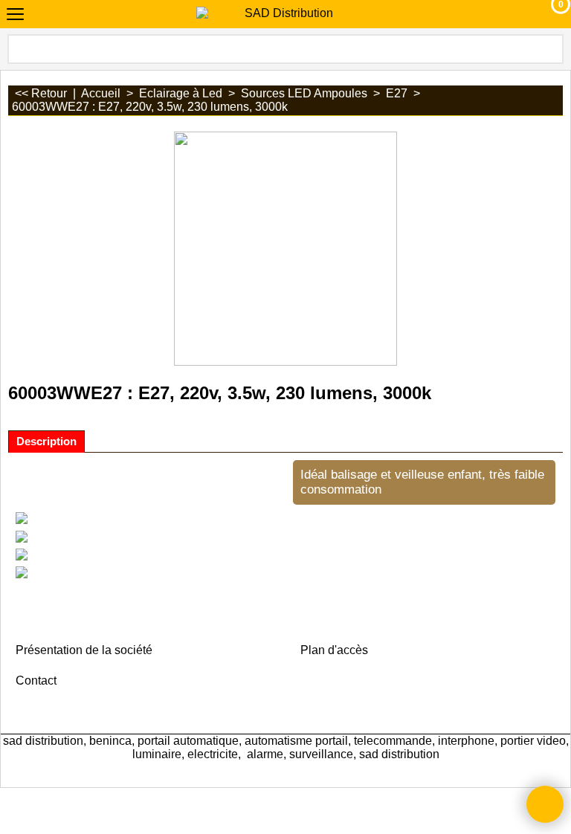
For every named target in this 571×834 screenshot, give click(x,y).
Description (46, 441)
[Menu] (15, 16)
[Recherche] (551, 49)
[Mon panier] (547, 14)
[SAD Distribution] (282, 13)
